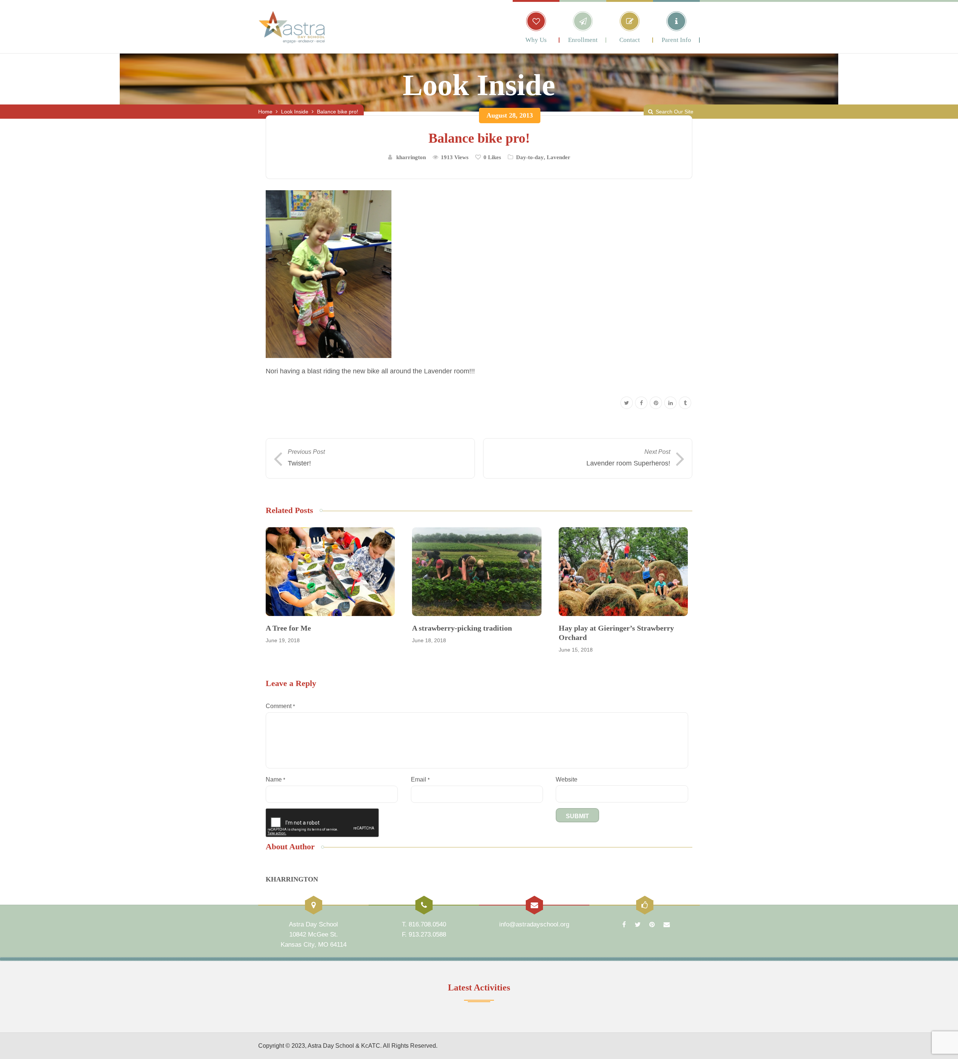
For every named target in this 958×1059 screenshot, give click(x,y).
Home (265, 112)
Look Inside (294, 112)
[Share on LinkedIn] (670, 403)
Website (566, 779)
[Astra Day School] (301, 26)
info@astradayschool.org (534, 924)
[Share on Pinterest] (656, 403)
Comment (280, 706)
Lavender (558, 157)
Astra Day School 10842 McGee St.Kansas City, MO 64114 (314, 934)
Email (420, 779)
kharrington (411, 157)
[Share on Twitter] (626, 403)
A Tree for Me (288, 628)
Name (275, 779)
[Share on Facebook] (641, 403)
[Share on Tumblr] (685, 403)
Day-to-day (530, 157)
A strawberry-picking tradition (462, 628)
